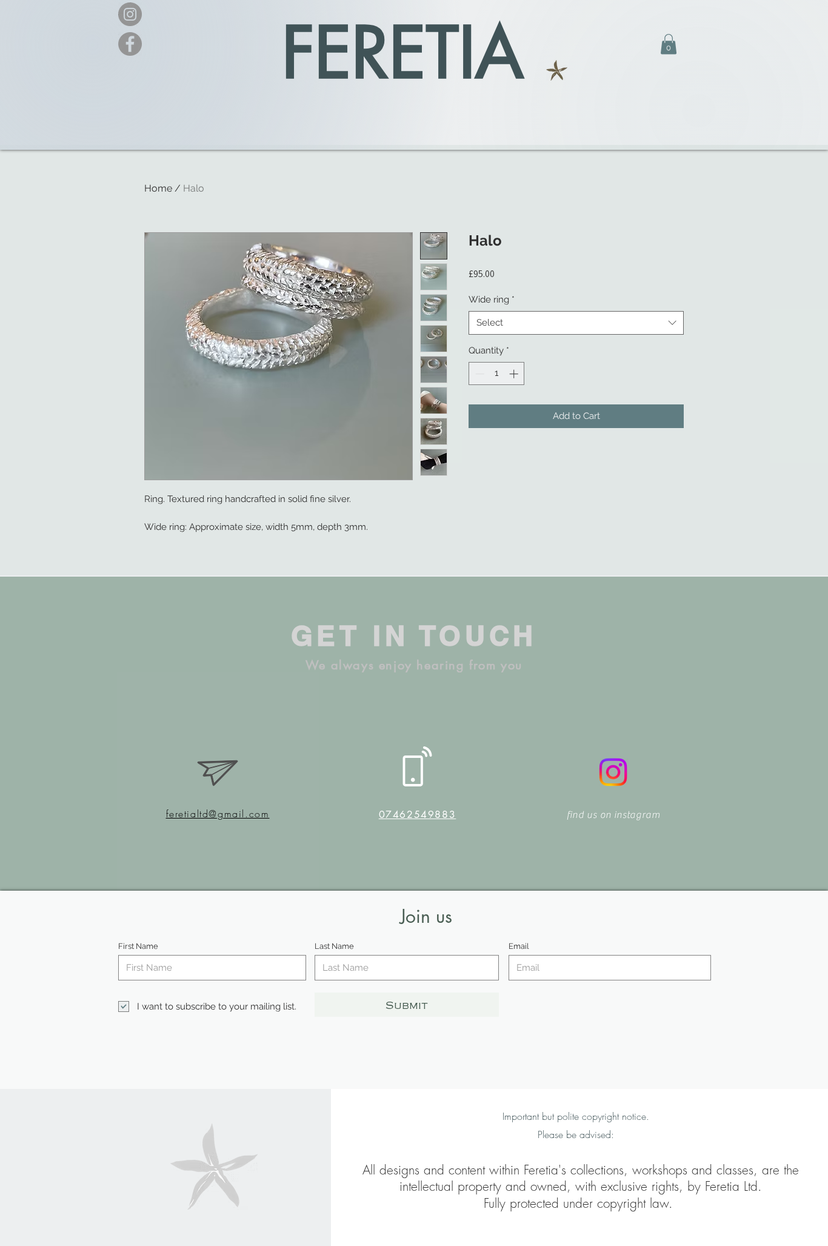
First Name (138, 946)
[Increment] (515, 374)
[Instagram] (130, 14)
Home (158, 188)
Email (519, 946)
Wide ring (492, 299)
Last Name (334, 946)
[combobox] (576, 323)
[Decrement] (478, 374)
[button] (668, 44)
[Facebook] (130, 44)
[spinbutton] (497, 374)
